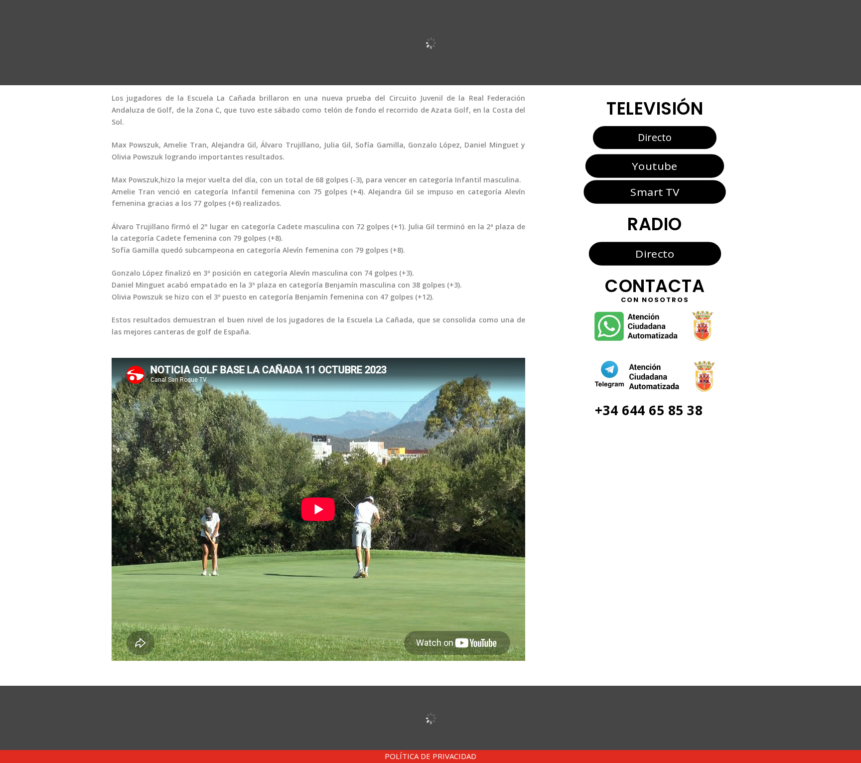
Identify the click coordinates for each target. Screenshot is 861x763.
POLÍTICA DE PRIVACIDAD (430, 756)
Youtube (654, 165)
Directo (655, 137)
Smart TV (654, 192)
